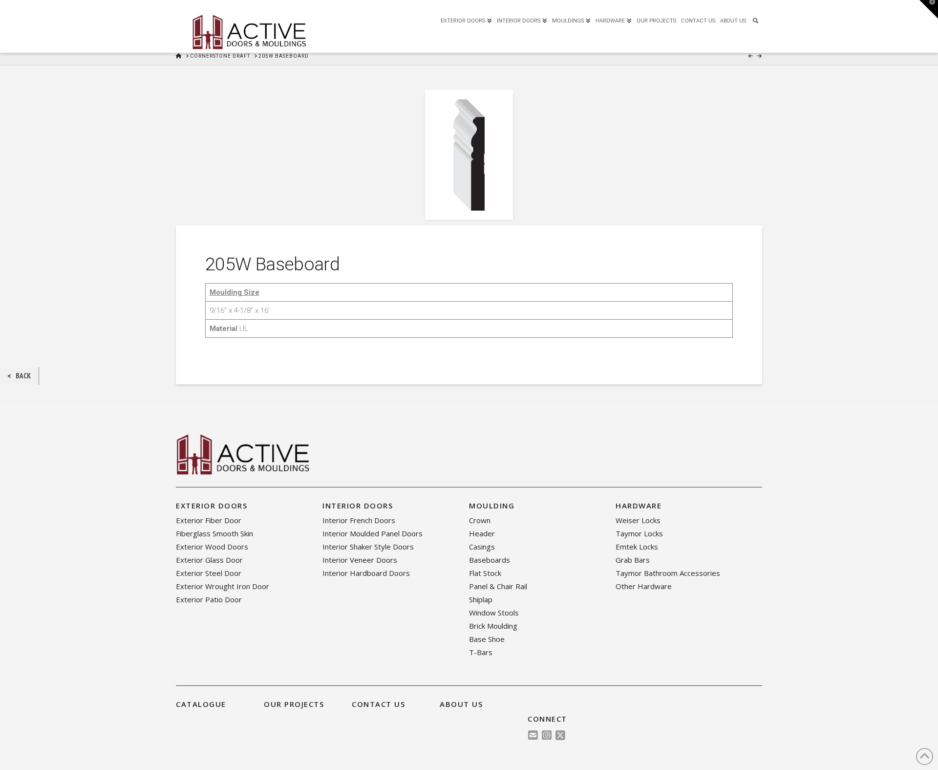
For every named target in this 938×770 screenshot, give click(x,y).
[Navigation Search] (755, 19)
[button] (928, 9)
